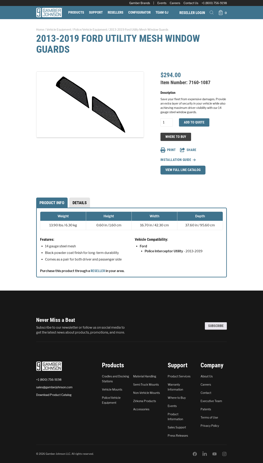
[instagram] (224, 453)
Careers (175, 3)
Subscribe (216, 326)
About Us (207, 376)
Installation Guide (175, 160)
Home (40, 29)
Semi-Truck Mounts (146, 384)
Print (171, 150)
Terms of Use (209, 417)
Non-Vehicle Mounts (146, 392)
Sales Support (177, 427)
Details (80, 202)
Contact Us (190, 3)
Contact (206, 392)
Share (191, 150)
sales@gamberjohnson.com (54, 387)
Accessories (141, 409)
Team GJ (162, 12)
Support (96, 12)
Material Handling (144, 376)
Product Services (179, 376)
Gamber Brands (139, 3)
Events (161, 3)
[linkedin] (204, 453)
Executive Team (211, 401)
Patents (206, 409)
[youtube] (214, 453)
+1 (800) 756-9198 (214, 3)
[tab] (52, 203)
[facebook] (194, 453)
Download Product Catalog (54, 395)
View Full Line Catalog (183, 170)
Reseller (98, 271)
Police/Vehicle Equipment (90, 29)
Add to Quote (194, 122)
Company (212, 365)
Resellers (115, 12)
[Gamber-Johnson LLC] (49, 12)
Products (76, 12)
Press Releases (178, 435)
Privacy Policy (210, 425)
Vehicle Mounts (112, 389)
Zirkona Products (144, 401)
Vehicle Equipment (58, 29)
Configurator (139, 12)
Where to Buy (175, 137)
